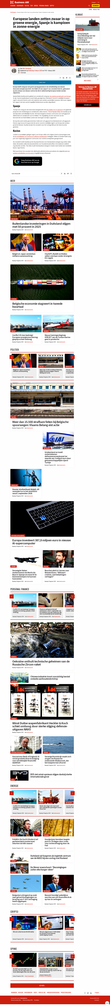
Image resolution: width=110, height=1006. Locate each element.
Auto (12, 779)
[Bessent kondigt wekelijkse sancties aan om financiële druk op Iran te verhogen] (58, 875)
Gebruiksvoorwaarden (53, 992)
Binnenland (14, 485)
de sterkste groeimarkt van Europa (60, 96)
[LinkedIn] (91, 992)
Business (46, 250)
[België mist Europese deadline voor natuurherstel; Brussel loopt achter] (78, 55)
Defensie (13, 250)
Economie (12, 6)
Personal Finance (44, 6)
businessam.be (30, 230)
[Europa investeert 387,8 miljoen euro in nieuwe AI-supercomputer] (42, 502)
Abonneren (96, 5)
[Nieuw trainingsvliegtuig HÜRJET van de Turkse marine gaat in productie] (58, 316)
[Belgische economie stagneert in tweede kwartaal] (42, 265)
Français (97, 992)
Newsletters (96, 9)
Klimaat (13, 65)
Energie (36, 6)
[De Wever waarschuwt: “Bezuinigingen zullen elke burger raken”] (19, 864)
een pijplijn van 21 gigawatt (55, 110)
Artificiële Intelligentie (17, 536)
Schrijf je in (87, 105)
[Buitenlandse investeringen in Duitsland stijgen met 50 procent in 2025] (42, 185)
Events (35, 992)
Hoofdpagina (13, 12)
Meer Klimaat (91, 80)
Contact (96, 1000)
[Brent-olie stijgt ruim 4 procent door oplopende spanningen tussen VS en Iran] (50, 791)
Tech (31, 6)
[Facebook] (85, 992)
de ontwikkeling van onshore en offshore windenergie (31, 136)
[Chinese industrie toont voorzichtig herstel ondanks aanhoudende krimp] (19, 673)
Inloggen (94, 2)
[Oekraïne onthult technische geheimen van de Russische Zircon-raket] (42, 623)
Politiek (27, 6)
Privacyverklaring (66, 992)
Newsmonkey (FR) (28, 1000)
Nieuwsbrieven (28, 992)
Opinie (90, 9)
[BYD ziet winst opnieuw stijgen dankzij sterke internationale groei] (19, 771)
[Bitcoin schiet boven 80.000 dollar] (24, 916)
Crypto (52, 6)
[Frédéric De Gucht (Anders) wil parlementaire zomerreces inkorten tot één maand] (25, 820)
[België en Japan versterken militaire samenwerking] (25, 234)
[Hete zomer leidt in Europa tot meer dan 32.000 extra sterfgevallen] (78, 67)
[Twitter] (88, 992)
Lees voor (42, 82)
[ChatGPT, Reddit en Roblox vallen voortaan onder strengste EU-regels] (58, 234)
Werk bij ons (41, 992)
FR (99, 2)
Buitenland (14, 219)
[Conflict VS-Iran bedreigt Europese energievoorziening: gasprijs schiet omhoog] (25, 316)
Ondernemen (20, 6)
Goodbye (36, 1000)
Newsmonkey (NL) (16, 1000)
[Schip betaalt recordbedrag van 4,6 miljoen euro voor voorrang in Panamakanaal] (87, 18)
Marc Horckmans (27, 68)
